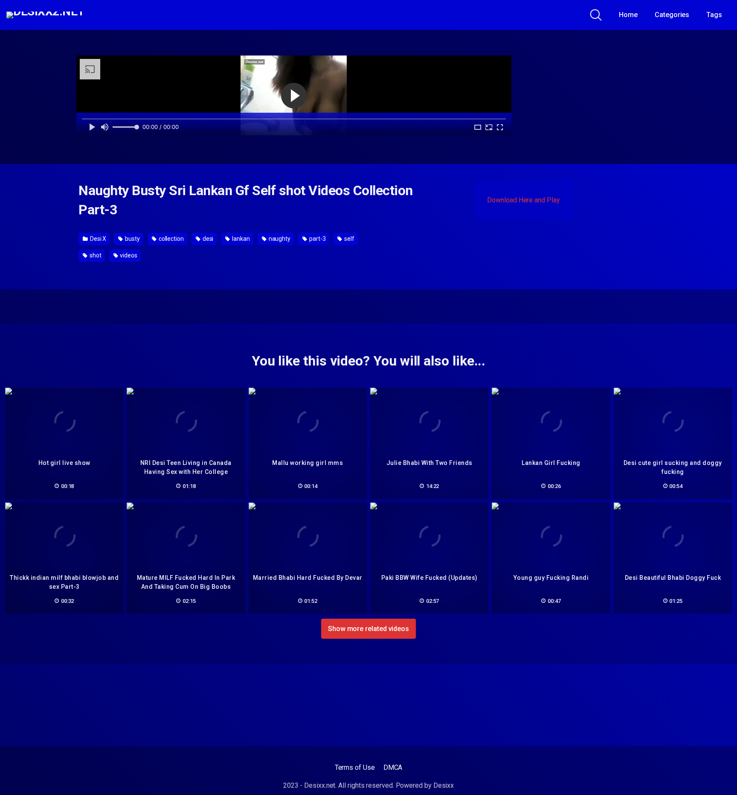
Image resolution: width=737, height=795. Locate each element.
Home (628, 15)
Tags (714, 15)
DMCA (393, 767)
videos (128, 255)
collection (170, 238)
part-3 (316, 238)
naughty (278, 238)
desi (207, 238)
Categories (672, 15)
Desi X (97, 238)
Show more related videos (368, 629)
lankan (240, 238)
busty (132, 238)
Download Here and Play (523, 200)
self (348, 238)
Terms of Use (355, 767)
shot (95, 255)
